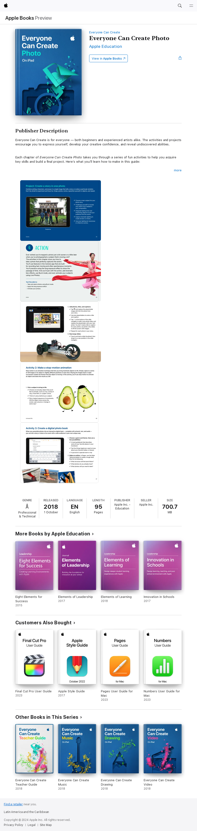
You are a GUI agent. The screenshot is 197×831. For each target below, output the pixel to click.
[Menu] (191, 6)
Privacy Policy (13, 825)
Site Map (46, 825)
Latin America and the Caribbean (26, 812)
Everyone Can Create (104, 32)
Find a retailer (13, 804)
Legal (31, 825)
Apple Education (105, 46)
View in (107, 58)
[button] (179, 6)
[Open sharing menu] (180, 58)
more (178, 170)
